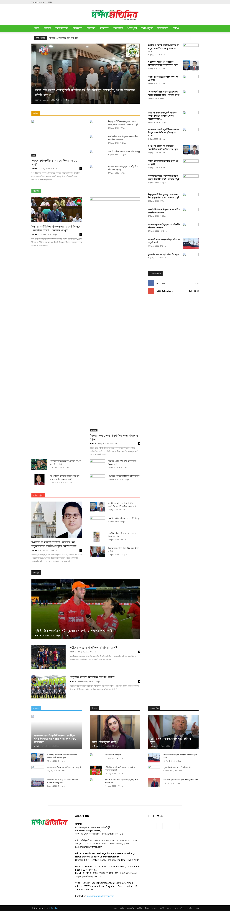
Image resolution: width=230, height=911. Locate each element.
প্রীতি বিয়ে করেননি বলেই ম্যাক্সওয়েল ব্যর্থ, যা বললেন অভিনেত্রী (73, 631)
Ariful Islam (54, 908)
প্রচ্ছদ (36, 28)
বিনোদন (91, 28)
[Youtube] (196, 2)
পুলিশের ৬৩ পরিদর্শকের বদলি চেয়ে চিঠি (63, 38)
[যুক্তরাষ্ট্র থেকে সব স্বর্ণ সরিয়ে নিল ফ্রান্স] (191, 370)
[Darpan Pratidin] (115, 15)
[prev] (189, 38)
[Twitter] (191, 2)
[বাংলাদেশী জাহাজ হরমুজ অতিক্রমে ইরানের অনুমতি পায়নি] (191, 243)
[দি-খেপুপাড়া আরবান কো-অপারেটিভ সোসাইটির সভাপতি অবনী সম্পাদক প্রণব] (191, 65)
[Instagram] (180, 2)
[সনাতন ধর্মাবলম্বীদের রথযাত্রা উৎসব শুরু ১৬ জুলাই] (56, 138)
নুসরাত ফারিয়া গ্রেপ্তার (113, 755)
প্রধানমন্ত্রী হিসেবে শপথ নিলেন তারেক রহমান (123, 476)
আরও (176, 28)
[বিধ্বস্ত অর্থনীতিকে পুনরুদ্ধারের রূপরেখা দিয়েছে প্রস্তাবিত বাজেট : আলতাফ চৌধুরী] (56, 209)
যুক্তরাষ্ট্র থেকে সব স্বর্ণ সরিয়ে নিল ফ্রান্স (163, 254)
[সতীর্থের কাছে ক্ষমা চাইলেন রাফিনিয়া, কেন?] (48, 657)
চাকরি (33, 537)
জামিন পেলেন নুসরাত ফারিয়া (104, 742)
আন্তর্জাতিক (61, 28)
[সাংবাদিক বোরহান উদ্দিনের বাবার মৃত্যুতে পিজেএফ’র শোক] (97, 536)
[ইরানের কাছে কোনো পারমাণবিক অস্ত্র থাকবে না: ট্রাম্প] (115, 314)
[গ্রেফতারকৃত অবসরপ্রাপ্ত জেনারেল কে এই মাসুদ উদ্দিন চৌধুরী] (39, 464)
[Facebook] (175, 2)
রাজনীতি (77, 28)
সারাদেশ (104, 28)
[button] (195, 28)
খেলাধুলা (132, 28)
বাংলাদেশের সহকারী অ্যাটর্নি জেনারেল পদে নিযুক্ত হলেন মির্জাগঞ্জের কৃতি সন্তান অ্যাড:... (163, 48)
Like (197, 283)
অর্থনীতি (118, 28)
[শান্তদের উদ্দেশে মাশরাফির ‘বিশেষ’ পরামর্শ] (48, 686)
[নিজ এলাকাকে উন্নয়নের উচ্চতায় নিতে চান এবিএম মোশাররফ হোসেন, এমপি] (39, 479)
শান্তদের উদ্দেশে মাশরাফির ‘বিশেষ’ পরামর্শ (92, 677)
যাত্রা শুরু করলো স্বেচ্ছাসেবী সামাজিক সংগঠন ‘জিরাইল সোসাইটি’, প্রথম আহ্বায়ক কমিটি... (162, 115)
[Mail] (186, 2)
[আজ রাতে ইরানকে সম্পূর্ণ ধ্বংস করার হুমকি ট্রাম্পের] (154, 782)
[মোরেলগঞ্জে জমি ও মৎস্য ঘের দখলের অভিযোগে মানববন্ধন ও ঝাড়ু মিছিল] (37, 782)
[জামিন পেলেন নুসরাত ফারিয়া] (115, 732)
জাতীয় (47, 28)
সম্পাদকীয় (162, 28)
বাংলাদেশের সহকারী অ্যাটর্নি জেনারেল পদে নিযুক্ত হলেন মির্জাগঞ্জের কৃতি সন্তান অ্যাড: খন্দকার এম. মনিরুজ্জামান (55, 739)
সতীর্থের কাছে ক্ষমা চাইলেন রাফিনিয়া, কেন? (93, 647)
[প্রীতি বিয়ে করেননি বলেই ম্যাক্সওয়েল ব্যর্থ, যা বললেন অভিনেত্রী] (85, 609)
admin (38, 100)
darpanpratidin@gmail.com (100, 895)
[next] (194, 38)
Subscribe (194, 291)
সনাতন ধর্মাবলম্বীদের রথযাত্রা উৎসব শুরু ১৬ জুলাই (64, 767)
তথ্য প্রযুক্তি (147, 28)
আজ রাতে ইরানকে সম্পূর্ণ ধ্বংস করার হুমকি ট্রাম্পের (181, 780)
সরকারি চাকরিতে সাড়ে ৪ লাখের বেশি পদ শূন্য (124, 151)
